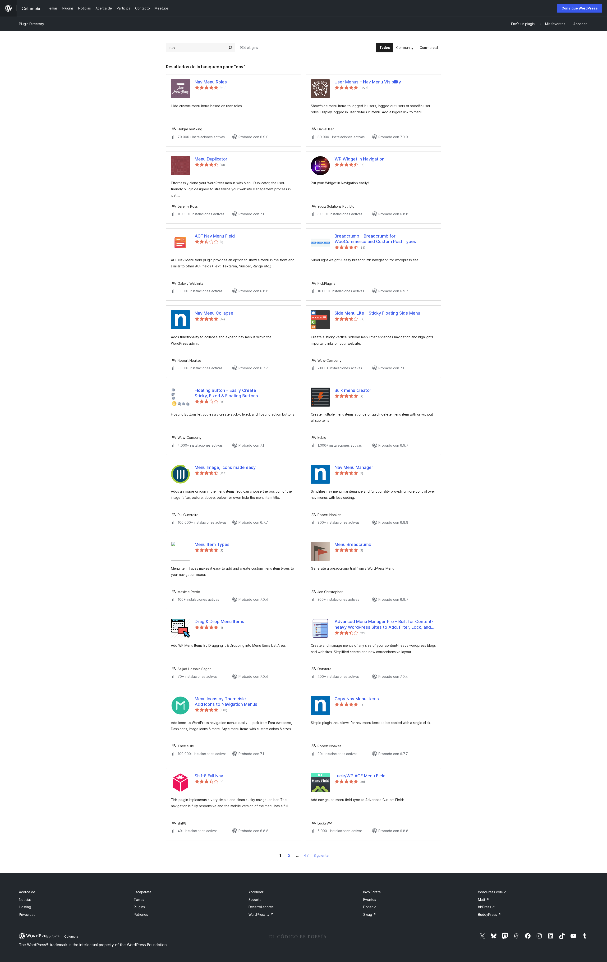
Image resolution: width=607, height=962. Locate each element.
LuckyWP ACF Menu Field (360, 775)
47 (306, 855)
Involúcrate (372, 892)
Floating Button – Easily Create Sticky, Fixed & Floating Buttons (226, 393)
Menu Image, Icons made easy (225, 467)
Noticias (25, 900)
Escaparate (143, 892)
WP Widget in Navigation (359, 158)
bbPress (486, 907)
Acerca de (27, 892)
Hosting (25, 907)
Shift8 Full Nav (209, 775)
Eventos (369, 900)
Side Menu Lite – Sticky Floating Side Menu (377, 313)
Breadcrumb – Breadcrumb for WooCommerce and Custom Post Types (375, 239)
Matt (483, 900)
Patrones (141, 914)
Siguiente (321, 855)
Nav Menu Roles (211, 81)
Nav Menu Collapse (214, 313)
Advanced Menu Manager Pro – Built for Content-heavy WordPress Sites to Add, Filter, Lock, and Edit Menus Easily (384, 624)
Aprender (255, 892)
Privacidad (27, 914)
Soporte (255, 900)
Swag (369, 914)
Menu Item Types (212, 544)
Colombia (71, 936)
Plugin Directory (31, 24)
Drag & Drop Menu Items (219, 621)
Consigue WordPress (579, 8)
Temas (139, 900)
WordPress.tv (261, 914)
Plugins (139, 907)
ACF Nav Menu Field (215, 236)
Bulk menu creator (353, 390)
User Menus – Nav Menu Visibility (368, 81)
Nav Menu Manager (354, 467)
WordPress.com (492, 892)
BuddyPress (489, 914)
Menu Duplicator (211, 158)
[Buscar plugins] (230, 47)
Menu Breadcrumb (353, 544)
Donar (370, 907)
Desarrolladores (261, 907)
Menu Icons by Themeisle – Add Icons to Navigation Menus (226, 701)
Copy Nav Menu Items (357, 698)
